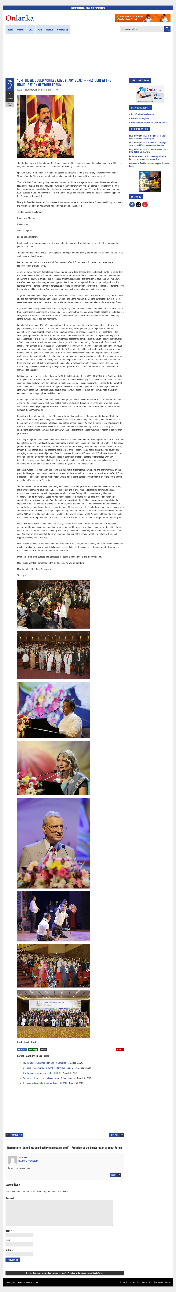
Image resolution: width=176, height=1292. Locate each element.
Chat (31, 29)
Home (10, 29)
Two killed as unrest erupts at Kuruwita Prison (149, 164)
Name (9, 1230)
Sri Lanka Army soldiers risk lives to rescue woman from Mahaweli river (148, 158)
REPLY (120, 1049)
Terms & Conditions (162, 1282)
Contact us (62, 29)
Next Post (114, 1134)
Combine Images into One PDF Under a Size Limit (149, 122)
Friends (20, 29)
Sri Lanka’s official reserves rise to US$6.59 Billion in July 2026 (148, 151)
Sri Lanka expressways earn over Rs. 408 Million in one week (50, 1068)
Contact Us (146, 1282)
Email (8, 1240)
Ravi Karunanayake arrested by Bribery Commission (46, 1063)
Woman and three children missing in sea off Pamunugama (49, 1078)
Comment (10, 98)
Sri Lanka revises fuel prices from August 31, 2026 (45, 1083)
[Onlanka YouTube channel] (145, 203)
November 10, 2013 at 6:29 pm (28, 1161)
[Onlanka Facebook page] (132, 203)
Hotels (49, 29)
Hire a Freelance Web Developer (142, 114)
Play (40, 29)
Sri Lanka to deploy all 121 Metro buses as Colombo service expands (147, 137)
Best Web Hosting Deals (140, 118)
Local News (10, 104)
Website (9, 1250)
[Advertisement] (88, 56)
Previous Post (16, 1134)
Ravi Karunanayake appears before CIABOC (42, 1073)
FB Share (22, 1049)
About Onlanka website (130, 1282)
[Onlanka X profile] (138, 203)
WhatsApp (33, 1049)
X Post (43, 1049)
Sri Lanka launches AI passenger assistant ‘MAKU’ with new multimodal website (147, 144)
